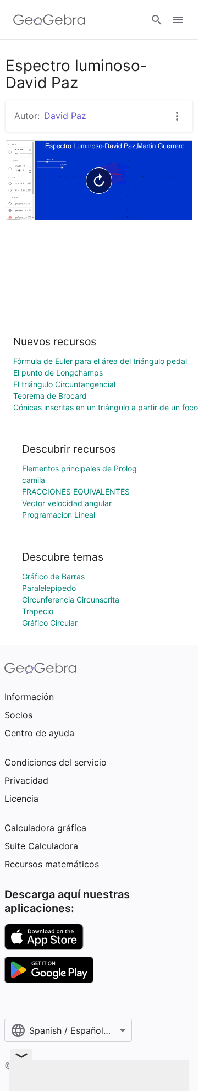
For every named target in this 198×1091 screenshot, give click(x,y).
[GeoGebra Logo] (49, 19)
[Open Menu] (178, 19)
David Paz (65, 115)
